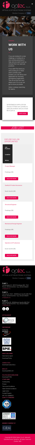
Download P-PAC (7, 377)
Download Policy (7, 358)
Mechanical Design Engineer (13, 223)
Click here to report (7, 356)
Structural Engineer (11, 204)
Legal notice (5, 391)
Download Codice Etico (8, 364)
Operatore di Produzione (12, 243)
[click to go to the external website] (6, 332)
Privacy (4, 384)
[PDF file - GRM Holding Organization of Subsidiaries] (6, 427)
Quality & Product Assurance (13, 185)
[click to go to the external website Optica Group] (9, 319)
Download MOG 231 (8, 371)
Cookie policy (6, 381)
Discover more (11, 178)
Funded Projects (6, 393)
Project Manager (10, 166)
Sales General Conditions (9, 388)
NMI (20, 441)
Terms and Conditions (8, 386)
